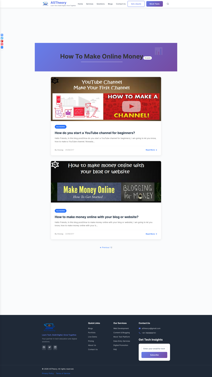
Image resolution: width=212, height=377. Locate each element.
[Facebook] (44, 347)
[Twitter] (50, 347)
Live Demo (92, 337)
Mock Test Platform (121, 337)
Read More (151, 150)
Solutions (101, 4)
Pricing (91, 341)
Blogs (110, 4)
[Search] (168, 4)
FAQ (115, 349)
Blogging (60, 127)
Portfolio (92, 332)
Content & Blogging (121, 332)
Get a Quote (136, 4)
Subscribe (154, 355)
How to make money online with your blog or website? (96, 217)
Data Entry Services (121, 341)
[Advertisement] (66, 15)
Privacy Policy (48, 373)
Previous (104, 247)
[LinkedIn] (55, 347)
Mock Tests (155, 4)
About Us (92, 345)
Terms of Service (63, 373)
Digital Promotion (120, 345)
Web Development (121, 328)
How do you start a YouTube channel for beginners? (95, 133)
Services (89, 4)
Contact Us (121, 4)
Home (80, 4)
